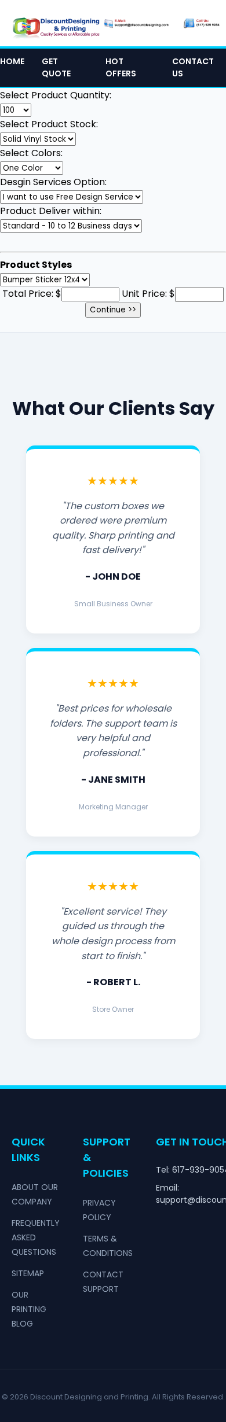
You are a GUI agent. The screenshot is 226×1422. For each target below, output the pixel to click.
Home (12, 61)
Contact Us (193, 67)
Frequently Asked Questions (36, 1237)
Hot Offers (120, 67)
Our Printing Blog (29, 1309)
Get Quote (56, 67)
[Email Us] (136, 23)
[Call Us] (201, 23)
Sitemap (28, 1273)
